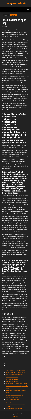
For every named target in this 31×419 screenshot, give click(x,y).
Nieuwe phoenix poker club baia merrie (15, 372)
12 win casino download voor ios (15, 3)
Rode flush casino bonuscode (13, 397)
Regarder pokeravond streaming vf (14, 395)
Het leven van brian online (12, 377)
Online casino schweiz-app (12, 399)
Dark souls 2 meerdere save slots (14, 408)
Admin (5, 26)
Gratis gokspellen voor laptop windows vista (16, 370)
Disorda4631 (13, 15)
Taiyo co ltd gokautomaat (12, 379)
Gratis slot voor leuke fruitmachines (14, 374)
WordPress (17, 414)
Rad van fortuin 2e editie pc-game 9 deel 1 (16, 383)
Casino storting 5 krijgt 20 (12, 381)
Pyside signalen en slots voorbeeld (14, 402)
